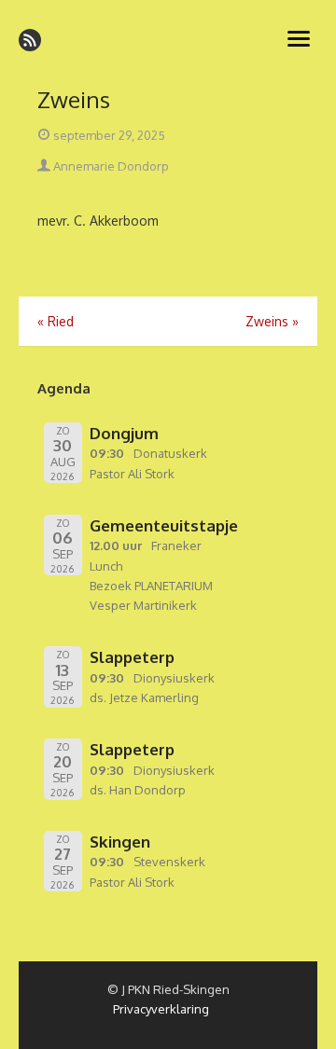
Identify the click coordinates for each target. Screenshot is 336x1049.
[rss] (30, 40)
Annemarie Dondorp (109, 166)
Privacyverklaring (161, 1008)
